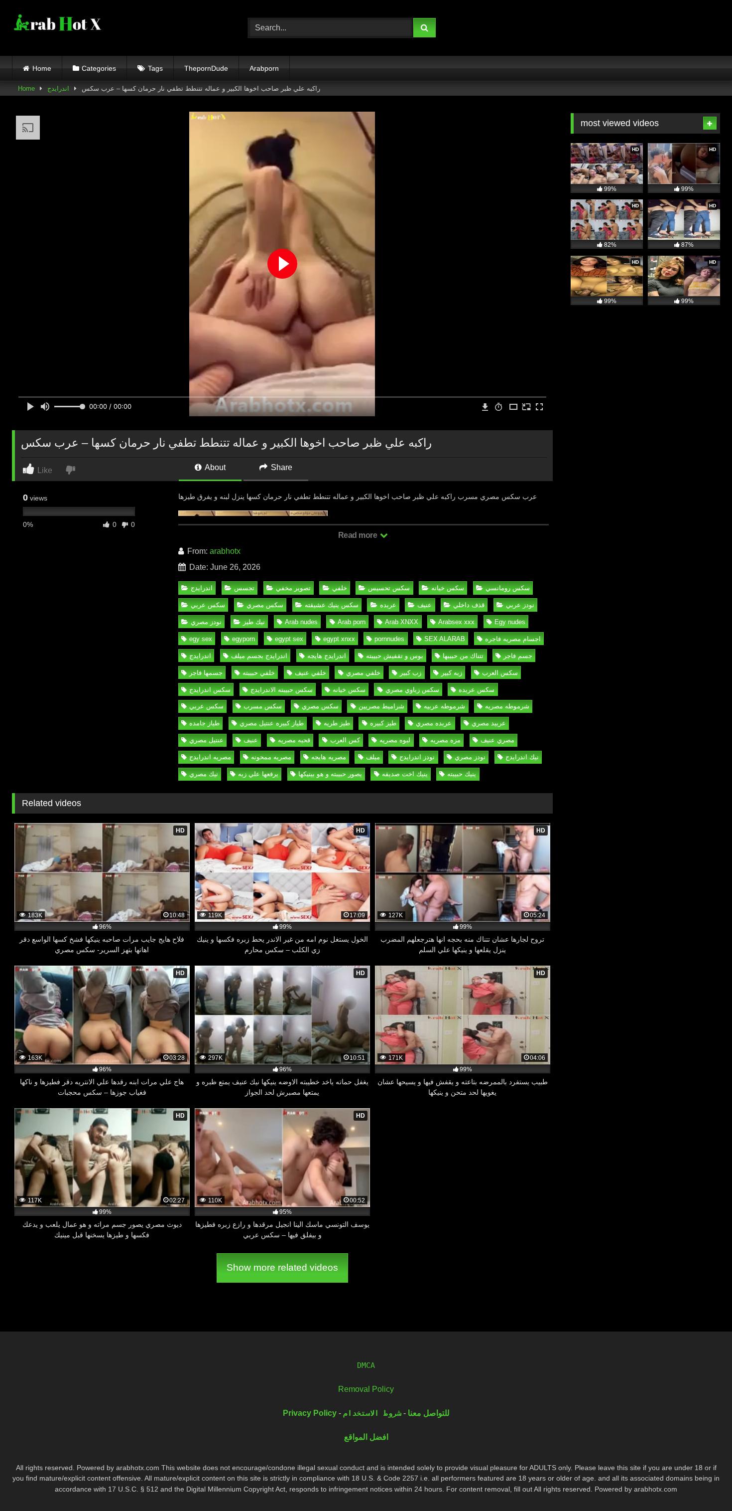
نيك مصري (203, 774)
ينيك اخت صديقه (405, 774)
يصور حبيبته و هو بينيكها (330, 774)
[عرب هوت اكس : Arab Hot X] (57, 26)
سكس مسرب (263, 706)
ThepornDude (206, 68)
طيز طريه (337, 723)
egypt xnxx (339, 639)
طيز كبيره (383, 723)
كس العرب (345, 740)
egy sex (200, 639)
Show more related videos (282, 1267)
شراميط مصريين (381, 706)
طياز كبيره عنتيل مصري (272, 723)
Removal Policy (366, 1389)
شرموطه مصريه (507, 706)
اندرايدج (58, 88)
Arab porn (352, 622)
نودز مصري (206, 622)
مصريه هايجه (328, 757)
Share (280, 467)
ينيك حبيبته (461, 774)
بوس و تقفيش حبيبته (394, 656)
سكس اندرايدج (210, 689)
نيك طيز (254, 622)
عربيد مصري (489, 723)
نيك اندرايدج (522, 757)
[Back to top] (701, 1481)
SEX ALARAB (444, 639)
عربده (388, 605)
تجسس (244, 588)
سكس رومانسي (508, 588)
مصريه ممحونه (271, 757)
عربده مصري (434, 723)
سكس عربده (476, 689)
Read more (358, 535)
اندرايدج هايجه (326, 656)
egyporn (243, 639)
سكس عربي (208, 605)
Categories (99, 68)
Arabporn (264, 68)
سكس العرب (500, 672)
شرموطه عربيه (444, 706)
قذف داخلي (469, 605)
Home (41, 68)
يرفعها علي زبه (258, 774)
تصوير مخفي (293, 588)
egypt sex (289, 639)
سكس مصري (264, 605)
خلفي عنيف (310, 672)
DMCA (366, 1365)
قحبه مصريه (294, 740)
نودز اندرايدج (417, 757)
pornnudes (389, 639)
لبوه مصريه (394, 740)
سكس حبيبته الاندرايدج (281, 689)
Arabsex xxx (456, 622)
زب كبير (410, 672)
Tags (155, 68)
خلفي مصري (363, 672)
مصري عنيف (497, 740)
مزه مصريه (445, 740)
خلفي (339, 588)
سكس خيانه (447, 588)
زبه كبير (451, 672)
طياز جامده (204, 723)
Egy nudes (509, 622)
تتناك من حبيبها (463, 656)
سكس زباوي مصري (412, 689)
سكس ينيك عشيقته (332, 605)
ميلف (373, 757)
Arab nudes (301, 622)
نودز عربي (520, 605)
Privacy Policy (310, 1413)
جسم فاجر (517, 656)
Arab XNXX (401, 622)
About (214, 467)
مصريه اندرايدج (210, 757)
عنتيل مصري (206, 740)
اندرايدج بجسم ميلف (259, 656)
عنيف (424, 605)
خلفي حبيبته (259, 672)
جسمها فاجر (206, 672)
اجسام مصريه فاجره (513, 639)
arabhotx (225, 551)
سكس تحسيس (389, 588)
